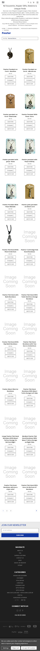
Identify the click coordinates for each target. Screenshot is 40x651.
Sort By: (5, 38)
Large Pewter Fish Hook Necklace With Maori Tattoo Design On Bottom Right (10, 439)
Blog (20, 560)
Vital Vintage (20, 580)
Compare (10, 80)
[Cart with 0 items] (34, 2)
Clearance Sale (20, 585)
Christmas (20, 583)
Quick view (10, 76)
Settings (6, 648)
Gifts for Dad (20, 590)
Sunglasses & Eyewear (20, 597)
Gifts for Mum (20, 588)
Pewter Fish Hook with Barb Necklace (10, 296)
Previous (3, 649)
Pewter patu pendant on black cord (29, 206)
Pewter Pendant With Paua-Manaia (10, 206)
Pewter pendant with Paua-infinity (29, 160)
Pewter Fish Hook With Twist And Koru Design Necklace (29, 297)
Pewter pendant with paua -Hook (10, 160)
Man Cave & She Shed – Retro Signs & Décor (20, 592)
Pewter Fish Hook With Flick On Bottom (10, 251)
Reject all (15, 648)
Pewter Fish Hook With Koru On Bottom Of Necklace (29, 487)
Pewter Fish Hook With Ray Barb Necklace (10, 343)
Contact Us (20, 558)
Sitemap (20, 565)
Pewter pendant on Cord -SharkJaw (10, 115)
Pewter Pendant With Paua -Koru (29, 115)
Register (23, 563)
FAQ (20, 553)
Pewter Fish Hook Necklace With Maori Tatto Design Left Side (29, 391)
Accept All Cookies (28, 648)
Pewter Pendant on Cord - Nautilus (10, 70)
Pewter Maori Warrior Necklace (10, 390)
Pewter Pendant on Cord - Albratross (30, 70)
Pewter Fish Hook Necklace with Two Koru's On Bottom (29, 344)
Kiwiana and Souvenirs (20, 575)
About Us (20, 550)
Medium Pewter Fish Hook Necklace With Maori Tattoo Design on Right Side (29, 439)
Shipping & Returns (20, 555)
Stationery (20, 578)
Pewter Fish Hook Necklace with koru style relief (10, 487)
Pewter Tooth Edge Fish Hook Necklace (29, 251)
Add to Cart (10, 83)
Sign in (16, 563)
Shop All (20, 595)
